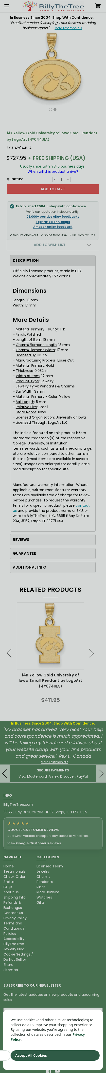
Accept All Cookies (31, 1055)
